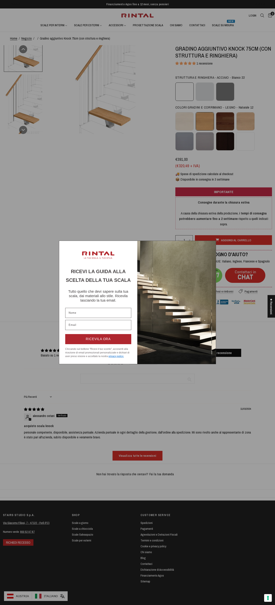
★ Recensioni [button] (271, 306)
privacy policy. (116, 356)
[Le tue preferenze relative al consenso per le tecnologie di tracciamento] (268, 598)
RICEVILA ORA (98, 339)
